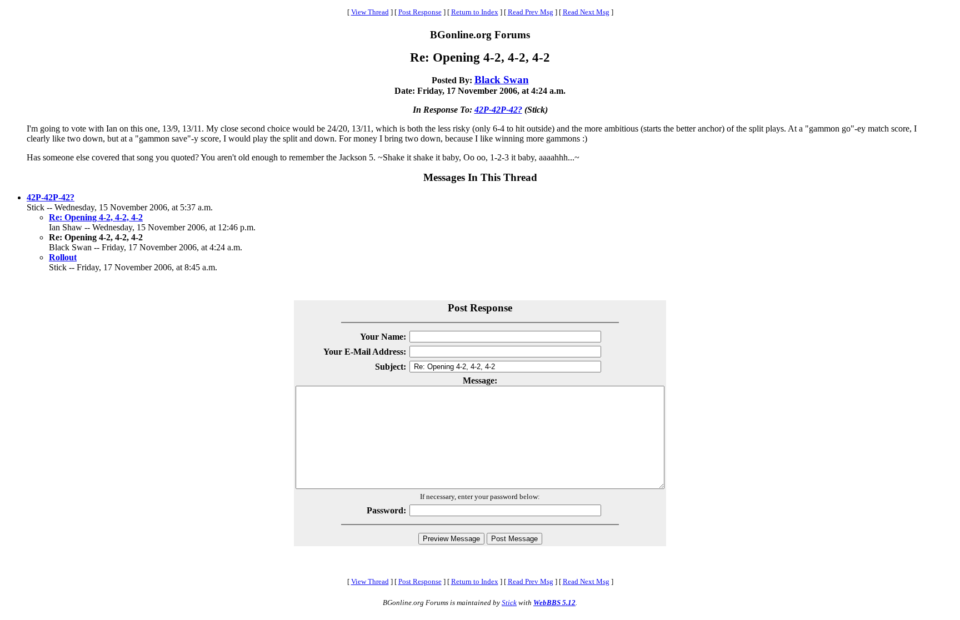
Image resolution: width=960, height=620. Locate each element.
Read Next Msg (586, 12)
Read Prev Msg (530, 12)
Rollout (63, 257)
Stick (509, 602)
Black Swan (501, 79)
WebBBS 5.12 (554, 602)
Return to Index (474, 12)
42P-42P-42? (498, 109)
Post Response (420, 12)
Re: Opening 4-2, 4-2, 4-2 (96, 217)
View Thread (370, 12)
